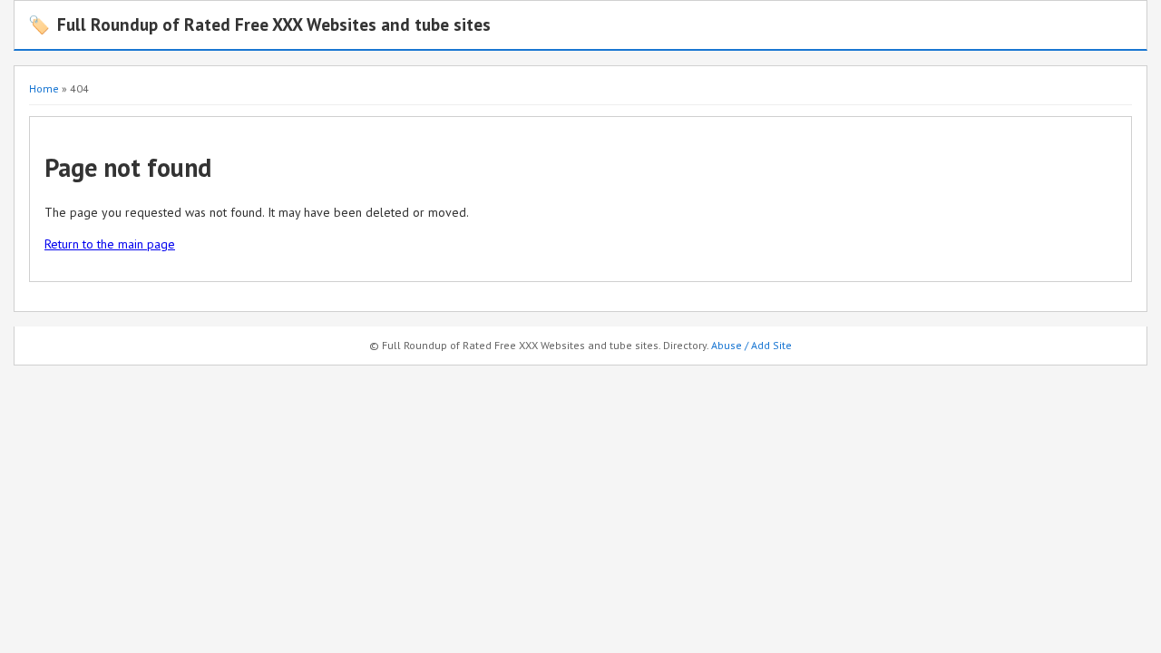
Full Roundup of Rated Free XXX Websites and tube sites (259, 24)
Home (44, 88)
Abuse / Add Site (751, 345)
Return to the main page (109, 244)
